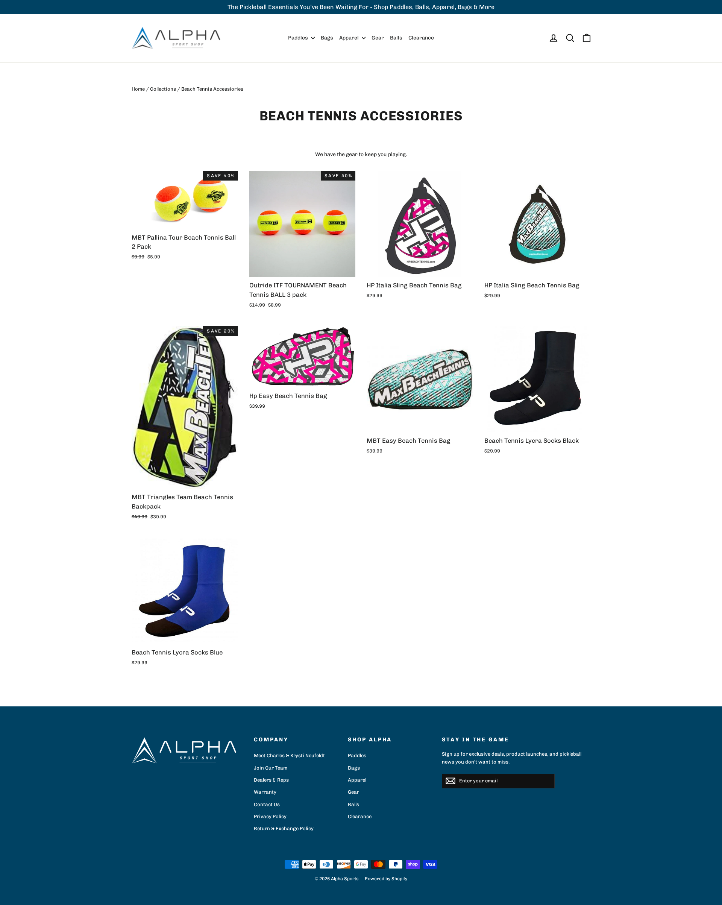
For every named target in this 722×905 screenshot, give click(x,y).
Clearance (421, 38)
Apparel (349, 38)
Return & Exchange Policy (284, 828)
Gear (378, 38)
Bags (327, 38)
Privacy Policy (270, 816)
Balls (396, 38)
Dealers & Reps (271, 780)
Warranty (265, 792)
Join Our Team (270, 768)
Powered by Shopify (386, 878)
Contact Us (267, 804)
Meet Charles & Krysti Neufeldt (289, 755)
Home (138, 89)
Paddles (298, 38)
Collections (163, 89)
